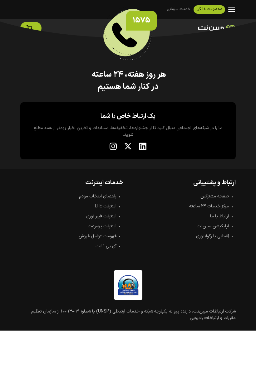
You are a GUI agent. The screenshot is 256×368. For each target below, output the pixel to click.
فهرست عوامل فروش (97, 236)
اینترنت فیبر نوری (101, 216)
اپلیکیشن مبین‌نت (213, 226)
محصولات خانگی (209, 9)
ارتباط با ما (219, 216)
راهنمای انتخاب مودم (97, 196)
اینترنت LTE (105, 206)
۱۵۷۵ (141, 20)
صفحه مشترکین (214, 196)
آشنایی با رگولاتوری (212, 236)
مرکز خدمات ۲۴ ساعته (209, 206)
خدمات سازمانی (178, 9)
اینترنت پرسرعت (102, 226)
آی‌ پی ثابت (106, 246)
